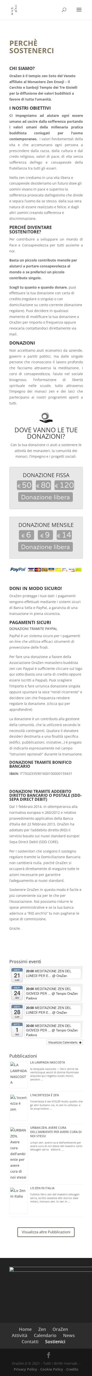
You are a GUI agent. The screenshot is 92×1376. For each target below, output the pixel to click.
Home (25, 1329)
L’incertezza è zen (44, 1095)
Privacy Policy (25, 1369)
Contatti (30, 1341)
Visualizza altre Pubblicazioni (46, 1232)
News (69, 1335)
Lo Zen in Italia (42, 1188)
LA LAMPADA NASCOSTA (47, 1062)
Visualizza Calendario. (63, 1042)
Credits (72, 1369)
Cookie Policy (51, 1369)
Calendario (45, 1335)
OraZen (60, 1329)
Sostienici (55, 1341)
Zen (42, 1329)
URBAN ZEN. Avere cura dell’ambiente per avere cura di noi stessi (56, 1132)
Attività (19, 1335)
